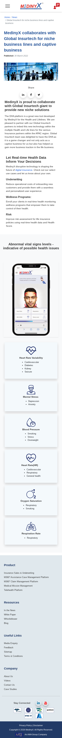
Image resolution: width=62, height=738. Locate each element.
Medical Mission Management (18, 586)
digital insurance (23, 170)
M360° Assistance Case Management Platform (26, 577)
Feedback (8, 647)
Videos (7, 680)
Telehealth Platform (13, 590)
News (14, 17)
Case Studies (10, 689)
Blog (6, 623)
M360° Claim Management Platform (21, 581)
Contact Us (9, 685)
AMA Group (32, 734)
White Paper (10, 614)
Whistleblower (10, 619)
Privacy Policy (25, 725)
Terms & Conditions (13, 656)
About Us (8, 676)
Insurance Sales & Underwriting (19, 573)
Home (7, 17)
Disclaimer (38, 725)
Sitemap (8, 652)
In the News (9, 610)
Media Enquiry (11, 643)
